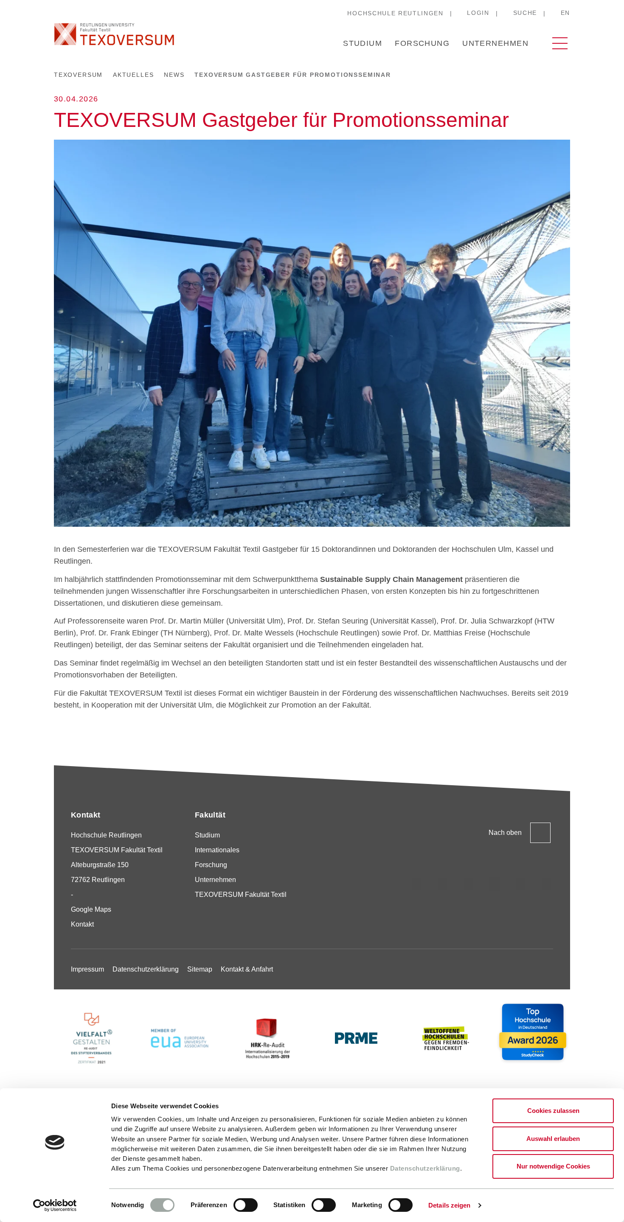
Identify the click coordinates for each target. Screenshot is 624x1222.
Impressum (87, 969)
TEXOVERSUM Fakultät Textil (241, 894)
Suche (525, 12)
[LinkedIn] (468, 884)
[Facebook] (546, 884)
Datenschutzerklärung (425, 1168)
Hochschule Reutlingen (395, 13)
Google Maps (91, 909)
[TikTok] (443, 884)
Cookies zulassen (553, 1110)
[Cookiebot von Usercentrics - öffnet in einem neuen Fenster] (55, 1205)
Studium (362, 43)
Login (478, 12)
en (565, 12)
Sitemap (199, 969)
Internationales (217, 850)
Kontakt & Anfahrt (247, 969)
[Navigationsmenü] (560, 43)
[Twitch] (494, 884)
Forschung (422, 43)
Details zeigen (449, 1205)
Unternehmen (495, 43)
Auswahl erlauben (553, 1138)
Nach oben (505, 832)
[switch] (245, 1205)
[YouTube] (520, 884)
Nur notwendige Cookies (553, 1166)
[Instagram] (417, 884)
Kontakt (82, 924)
